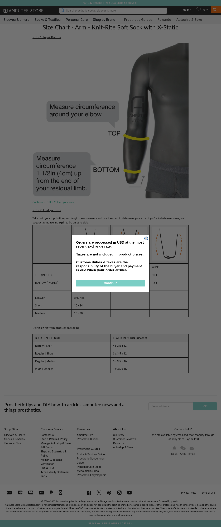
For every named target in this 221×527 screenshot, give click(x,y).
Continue (110, 283)
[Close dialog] (146, 238)
